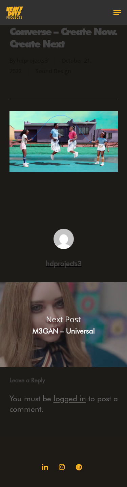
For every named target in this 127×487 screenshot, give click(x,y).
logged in (70, 398)
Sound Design (53, 71)
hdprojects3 (32, 60)
